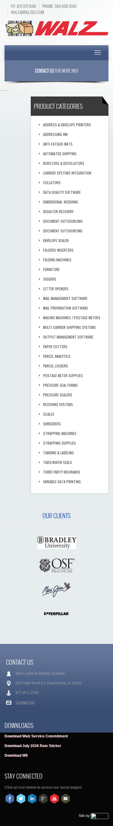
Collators (52, 182)
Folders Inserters (58, 250)
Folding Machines (57, 259)
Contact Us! (25, 702)
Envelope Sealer (56, 240)
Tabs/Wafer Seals (57, 462)
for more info (56, 71)
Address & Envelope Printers (67, 124)
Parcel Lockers (55, 365)
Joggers (49, 279)
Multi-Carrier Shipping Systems (69, 327)
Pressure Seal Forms (60, 385)
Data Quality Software (62, 192)
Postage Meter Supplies (63, 375)
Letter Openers (55, 288)
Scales (48, 414)
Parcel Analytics (57, 356)
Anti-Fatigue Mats (58, 144)
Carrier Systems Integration (67, 172)
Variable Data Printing (62, 481)
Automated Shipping (60, 153)
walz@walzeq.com (27, 12)
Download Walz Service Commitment (36, 736)
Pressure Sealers (57, 394)
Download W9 (16, 755)
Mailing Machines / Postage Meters (71, 317)
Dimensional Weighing (60, 201)
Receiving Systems (58, 404)
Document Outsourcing (63, 221)
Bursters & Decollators (63, 163)
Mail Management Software (65, 298)
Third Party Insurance (61, 471)
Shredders (52, 423)
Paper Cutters (55, 346)
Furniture (51, 269)
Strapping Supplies (59, 443)
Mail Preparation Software (65, 308)
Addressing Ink (55, 134)
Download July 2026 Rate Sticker (33, 746)
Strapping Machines (60, 433)
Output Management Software (68, 336)
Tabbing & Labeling (58, 452)
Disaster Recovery (58, 211)
